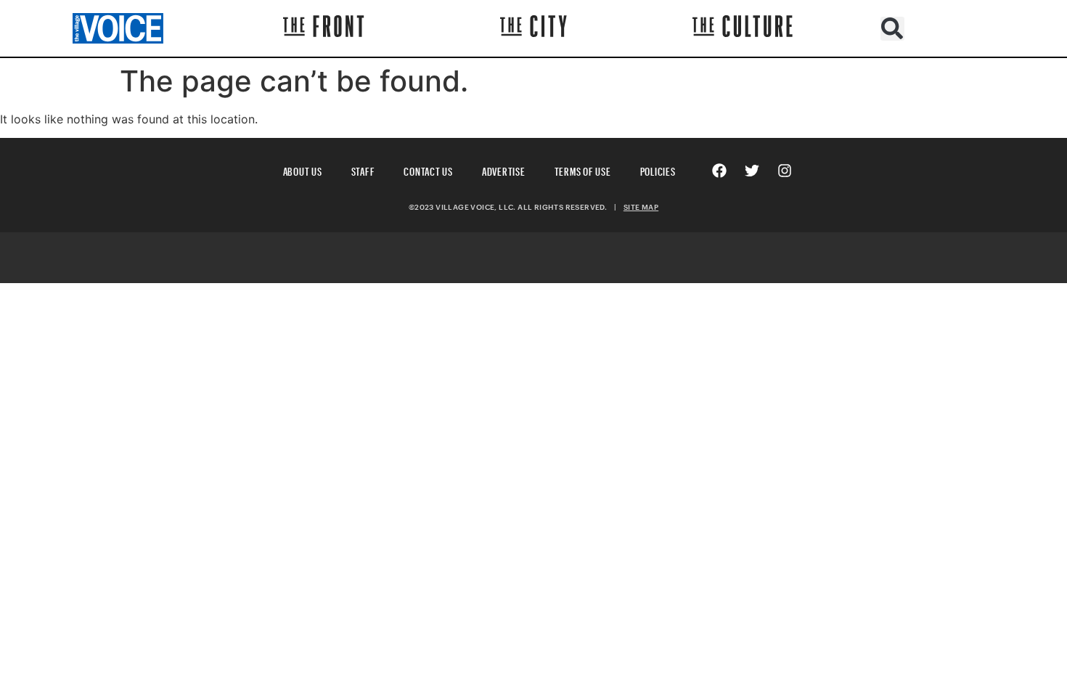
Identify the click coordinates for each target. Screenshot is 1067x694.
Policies (658, 169)
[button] (892, 29)
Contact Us (428, 169)
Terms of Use (583, 169)
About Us (302, 169)
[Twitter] (751, 170)
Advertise (504, 169)
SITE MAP (641, 207)
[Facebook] (719, 170)
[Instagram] (784, 170)
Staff (363, 169)
